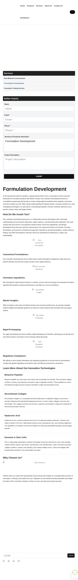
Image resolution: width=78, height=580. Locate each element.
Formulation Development (14, 83)
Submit (71, 555)
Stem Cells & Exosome (11, 520)
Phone (7, 126)
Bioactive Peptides (9, 506)
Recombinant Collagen (11, 516)
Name (6, 104)
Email (7, 115)
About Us (48, 6)
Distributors (24, 18)
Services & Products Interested (16, 137)
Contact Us (58, 6)
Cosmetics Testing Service (14, 88)
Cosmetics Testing (9, 540)
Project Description (11, 155)
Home (22, 6)
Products (30, 6)
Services (39, 6)
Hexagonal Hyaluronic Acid (13, 511)
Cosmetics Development (12, 535)
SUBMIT (39, 176)
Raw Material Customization (14, 78)
